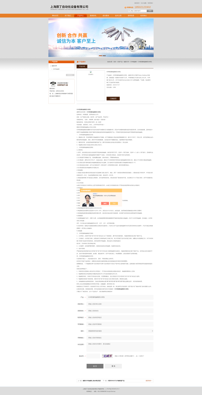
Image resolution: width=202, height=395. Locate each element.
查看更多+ (70, 75)
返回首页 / (137, 3)
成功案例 (106, 15)
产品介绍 (82, 66)
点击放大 (90, 74)
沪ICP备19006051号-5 (112, 389)
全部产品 (119, 61)
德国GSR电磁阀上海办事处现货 (92, 380)
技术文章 (118, 15)
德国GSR (54, 66)
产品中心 (80, 15)
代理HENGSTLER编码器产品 (116, 380)
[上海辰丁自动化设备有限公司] (79, 4)
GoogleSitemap (110, 391)
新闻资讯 (93, 15)
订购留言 (113, 98)
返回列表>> (149, 380)
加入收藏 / (144, 3)
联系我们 (150, 3)
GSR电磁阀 (56, 69)
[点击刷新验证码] (107, 356)
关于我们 (68, 15)
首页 (115, 61)
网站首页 (55, 15)
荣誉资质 (131, 15)
